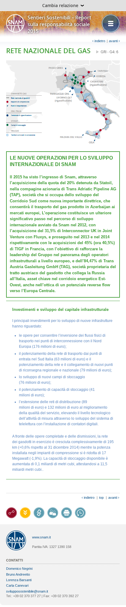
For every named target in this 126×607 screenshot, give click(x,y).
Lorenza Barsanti (18, 580)
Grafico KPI (11, 512)
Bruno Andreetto (18, 574)
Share (52, 512)
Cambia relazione (60, 5)
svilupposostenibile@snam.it (27, 591)
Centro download (25, 512)
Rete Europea (39, 512)
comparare (80, 512)
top (101, 497)
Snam (15, 23)
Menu (111, 23)
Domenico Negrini (19, 568)
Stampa (66, 512)
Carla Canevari (17, 585)
